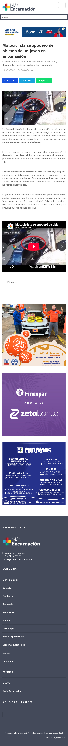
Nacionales (8, 612)
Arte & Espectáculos (13, 636)
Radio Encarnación (12, 691)
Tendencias (8, 596)
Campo (6, 653)
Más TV (6, 683)
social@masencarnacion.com (17, 559)
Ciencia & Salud (10, 579)
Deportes (7, 588)
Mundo (6, 620)
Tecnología (8, 628)
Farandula (7, 661)
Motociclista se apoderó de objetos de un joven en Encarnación (27, 50)
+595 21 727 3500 (11, 556)
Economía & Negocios (13, 644)
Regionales (8, 604)
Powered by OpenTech (56, 737)
